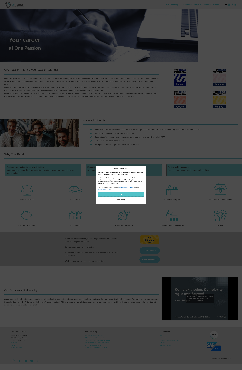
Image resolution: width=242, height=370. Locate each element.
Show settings (121, 200)
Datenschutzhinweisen (104, 189)
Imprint (131, 187)
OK (121, 194)
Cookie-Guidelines (124, 187)
